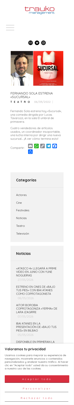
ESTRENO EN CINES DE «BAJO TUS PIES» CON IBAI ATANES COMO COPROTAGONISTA (35, 290)
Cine (19, 202)
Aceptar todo (37, 379)
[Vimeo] (37, 41)
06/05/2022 (42, 102)
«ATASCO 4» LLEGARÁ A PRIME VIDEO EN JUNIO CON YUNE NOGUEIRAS (36, 272)
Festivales (22, 210)
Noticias (21, 218)
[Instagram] (43, 41)
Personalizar (37, 388)
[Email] (30, 41)
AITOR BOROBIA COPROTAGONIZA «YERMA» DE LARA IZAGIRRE (36, 309)
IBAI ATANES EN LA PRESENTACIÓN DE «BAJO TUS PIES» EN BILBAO (36, 327)
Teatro (21, 102)
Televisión (22, 233)
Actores (21, 195)
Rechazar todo (37, 398)
